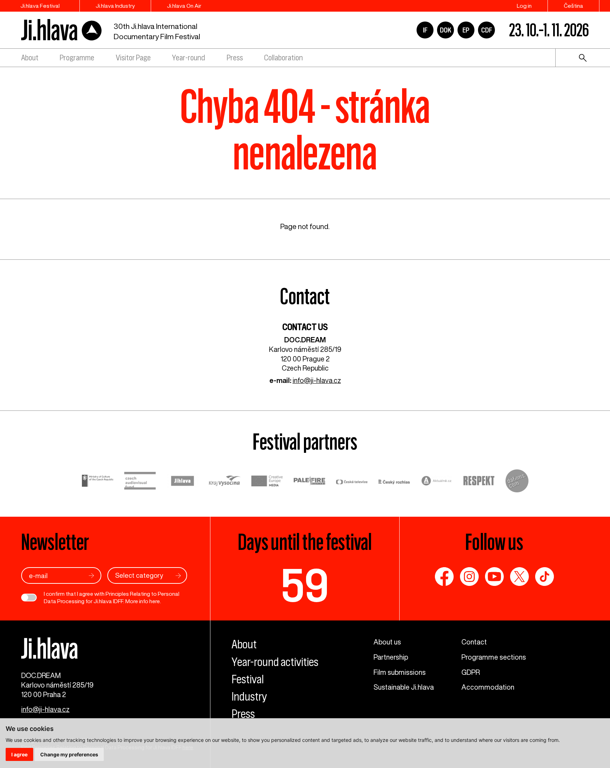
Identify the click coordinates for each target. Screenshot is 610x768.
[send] (91, 575)
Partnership (390, 657)
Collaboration (283, 58)
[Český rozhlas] (394, 482)
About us (387, 641)
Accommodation (487, 687)
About (29, 58)
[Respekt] (479, 482)
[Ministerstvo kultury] (98, 482)
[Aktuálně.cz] (437, 481)
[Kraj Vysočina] (225, 481)
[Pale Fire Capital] (309, 481)
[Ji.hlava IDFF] (61, 30)
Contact (474, 641)
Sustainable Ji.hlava (403, 687)
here (154, 601)
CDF (486, 30)
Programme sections (493, 657)
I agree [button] (19, 754)
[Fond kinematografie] (140, 482)
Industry (249, 696)
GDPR (470, 672)
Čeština (573, 5)
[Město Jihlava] (182, 482)
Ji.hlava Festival (40, 5)
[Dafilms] (517, 482)
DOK (445, 30)
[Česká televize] (352, 482)
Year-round (188, 58)
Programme (77, 58)
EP (466, 30)
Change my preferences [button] (69, 754)
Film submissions (399, 672)
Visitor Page (133, 58)
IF (425, 30)
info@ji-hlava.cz (317, 380)
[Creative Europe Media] (267, 481)
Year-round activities (275, 662)
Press (235, 58)
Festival (248, 679)
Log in (524, 5)
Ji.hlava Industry (115, 5)
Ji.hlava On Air (184, 5)
